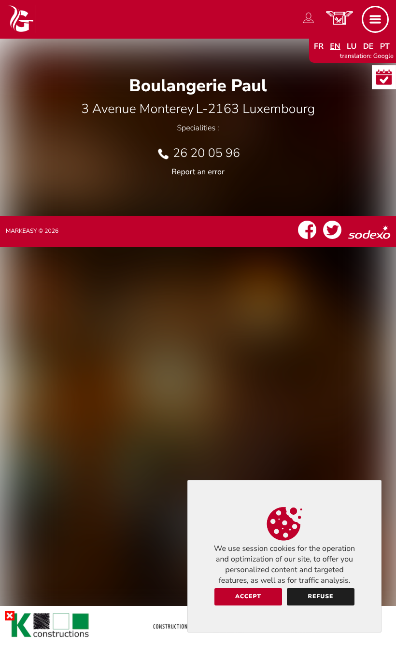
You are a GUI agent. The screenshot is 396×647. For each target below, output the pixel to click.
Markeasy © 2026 (32, 231)
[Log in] (308, 23)
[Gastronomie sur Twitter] (332, 239)
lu (351, 46)
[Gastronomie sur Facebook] (307, 239)
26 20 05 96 (206, 153)
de (368, 46)
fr (319, 46)
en (335, 46)
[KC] (198, 639)
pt (385, 46)
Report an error (197, 172)
